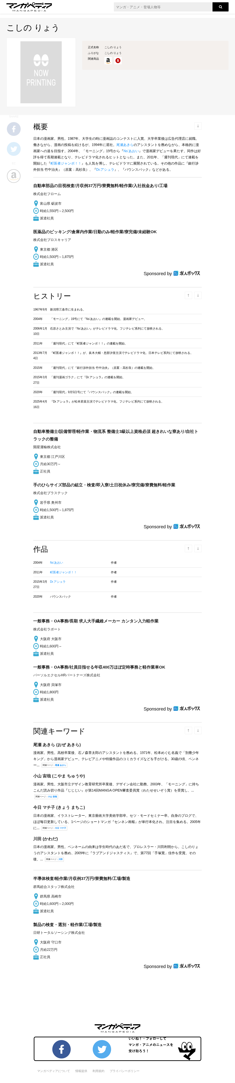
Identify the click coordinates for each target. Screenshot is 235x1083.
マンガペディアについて (53, 1071)
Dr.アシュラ (105, 169)
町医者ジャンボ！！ (65, 163)
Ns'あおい (131, 151)
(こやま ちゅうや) (59, 776)
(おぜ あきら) (57, 744)
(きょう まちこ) (59, 807)
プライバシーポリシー (125, 1071)
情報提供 (81, 1071)
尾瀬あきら (125, 145)
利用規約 (98, 1071)
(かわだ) (45, 839)
